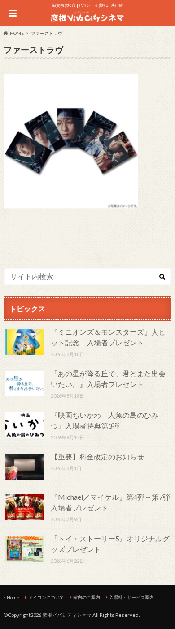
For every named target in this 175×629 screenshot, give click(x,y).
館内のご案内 (86, 597)
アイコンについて (46, 597)
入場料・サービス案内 (131, 597)
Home (13, 597)
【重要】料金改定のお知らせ (97, 456)
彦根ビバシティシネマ (67, 615)
